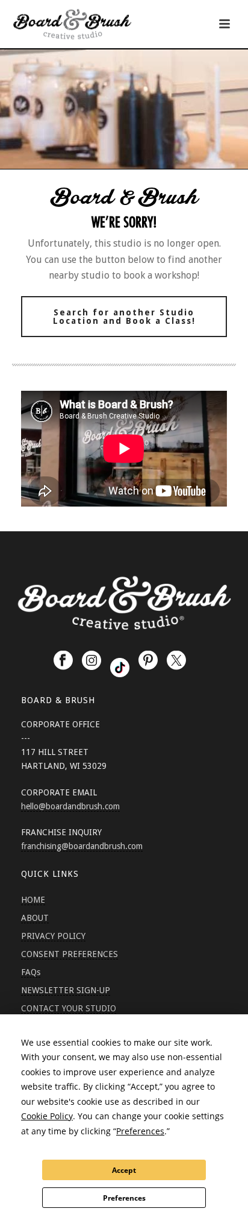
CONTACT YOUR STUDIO (68, 1008)
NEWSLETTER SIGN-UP (65, 990)
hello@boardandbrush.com (70, 806)
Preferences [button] (140, 1131)
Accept (124, 1170)
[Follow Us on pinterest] (148, 661)
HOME (33, 900)
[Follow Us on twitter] (176, 661)
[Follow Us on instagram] (91, 661)
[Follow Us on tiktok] (119, 667)
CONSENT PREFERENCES (69, 954)
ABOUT (35, 918)
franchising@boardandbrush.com (82, 846)
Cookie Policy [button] (47, 1116)
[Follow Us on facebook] (63, 661)
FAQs (30, 972)
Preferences (124, 1198)
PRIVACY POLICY (53, 936)
